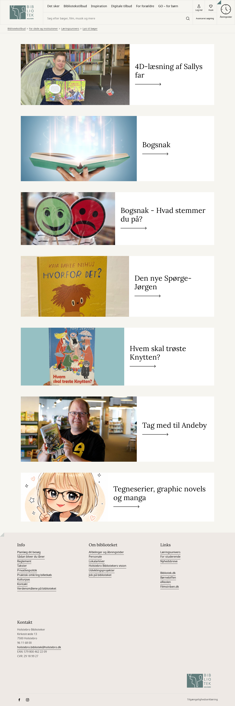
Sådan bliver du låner (31, 557)
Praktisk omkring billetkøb (34, 575)
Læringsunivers (70, 28)
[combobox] (118, 18)
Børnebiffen (168, 578)
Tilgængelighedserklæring (202, 699)
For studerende (170, 557)
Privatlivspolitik (27, 570)
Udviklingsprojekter (102, 570)
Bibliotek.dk (168, 573)
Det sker (53, 6)
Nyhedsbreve (169, 561)
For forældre (145, 6)
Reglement (24, 561)
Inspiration (99, 6)
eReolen (165, 582)
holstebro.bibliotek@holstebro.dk (39, 647)
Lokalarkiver (97, 561)
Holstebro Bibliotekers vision (107, 566)
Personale (95, 557)
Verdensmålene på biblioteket (36, 589)
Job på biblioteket (100, 575)
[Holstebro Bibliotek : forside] (21, 12)
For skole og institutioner (43, 28)
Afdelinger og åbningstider (106, 552)
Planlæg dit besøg (29, 552)
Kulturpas (23, 579)
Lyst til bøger (90, 28)
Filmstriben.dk (169, 587)
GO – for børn (168, 6)
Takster (22, 566)
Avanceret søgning (205, 18)
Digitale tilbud (121, 6)
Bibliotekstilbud (75, 6)
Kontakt (22, 584)
